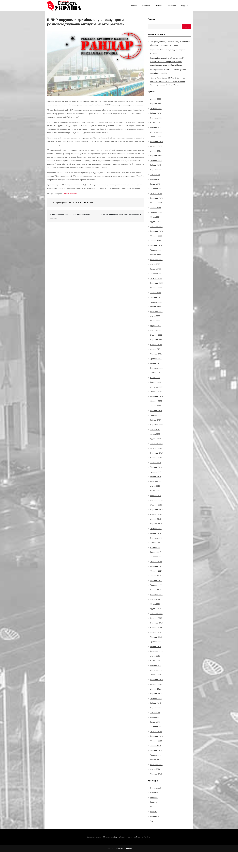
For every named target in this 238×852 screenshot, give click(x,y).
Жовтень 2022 (156, 278)
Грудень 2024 (155, 184)
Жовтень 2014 (156, 731)
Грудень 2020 (155, 382)
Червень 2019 (156, 467)
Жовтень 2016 (156, 618)
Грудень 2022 (155, 269)
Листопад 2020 (156, 387)
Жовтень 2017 (156, 561)
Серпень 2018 (156, 514)
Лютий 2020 (155, 429)
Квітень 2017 (155, 590)
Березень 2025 (156, 170)
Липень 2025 (155, 151)
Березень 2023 (156, 259)
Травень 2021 (156, 359)
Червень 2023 (156, 245)
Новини (134, 5)
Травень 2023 (156, 250)
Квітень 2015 (155, 703)
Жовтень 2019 (156, 448)
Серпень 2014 (156, 741)
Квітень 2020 (155, 420)
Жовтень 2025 (156, 137)
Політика (158, 5)
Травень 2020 (156, 415)
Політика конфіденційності (114, 837)
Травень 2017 (156, 585)
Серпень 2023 (156, 236)
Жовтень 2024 (156, 193)
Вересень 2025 (156, 141)
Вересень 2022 (156, 283)
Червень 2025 (156, 156)
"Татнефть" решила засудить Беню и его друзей (119, 214)
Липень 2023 (155, 241)
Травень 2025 (156, 160)
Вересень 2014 (156, 736)
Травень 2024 (156, 212)
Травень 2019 (156, 472)
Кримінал (146, 5)
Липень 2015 (155, 689)
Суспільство (155, 816)
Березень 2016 (156, 651)
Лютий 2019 (155, 486)
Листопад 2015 (156, 670)
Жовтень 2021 (156, 335)
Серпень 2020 (156, 401)
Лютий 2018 (155, 543)
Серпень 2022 (156, 288)
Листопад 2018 (156, 500)
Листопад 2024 (156, 189)
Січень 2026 (155, 123)
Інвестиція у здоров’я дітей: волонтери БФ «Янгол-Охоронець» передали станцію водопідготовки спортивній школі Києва (167, 61)
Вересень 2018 (156, 510)
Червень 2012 (156, 774)
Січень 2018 (155, 547)
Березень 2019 (156, 481)
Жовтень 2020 (156, 392)
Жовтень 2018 (156, 505)
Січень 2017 (155, 604)
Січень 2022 (155, 321)
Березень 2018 (156, 538)
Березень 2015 (156, 708)
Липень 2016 (155, 632)
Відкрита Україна (70, 193)
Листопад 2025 (156, 132)
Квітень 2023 (155, 255)
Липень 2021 (155, 349)
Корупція (184, 5)
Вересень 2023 (156, 231)
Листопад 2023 (156, 226)
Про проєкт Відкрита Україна (138, 837)
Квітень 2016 (155, 646)
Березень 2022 (156, 311)
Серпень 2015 (156, 684)
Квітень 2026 (155, 113)
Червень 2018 (156, 524)
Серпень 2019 (156, 458)
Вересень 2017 (156, 566)
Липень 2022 (155, 292)
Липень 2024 (155, 208)
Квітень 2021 (155, 363)
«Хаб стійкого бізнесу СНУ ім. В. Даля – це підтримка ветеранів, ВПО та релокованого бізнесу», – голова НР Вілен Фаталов (167, 81)
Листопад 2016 (156, 613)
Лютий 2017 (155, 599)
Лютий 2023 (155, 264)
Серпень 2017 (156, 571)
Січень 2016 (155, 661)
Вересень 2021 (156, 340)
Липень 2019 (155, 462)
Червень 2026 (156, 104)
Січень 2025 (155, 179)
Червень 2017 (156, 580)
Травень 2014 (156, 755)
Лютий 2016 (155, 656)
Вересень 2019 (156, 453)
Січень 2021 (155, 377)
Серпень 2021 (156, 344)
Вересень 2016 (156, 623)
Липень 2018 (155, 519)
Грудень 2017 (155, 552)
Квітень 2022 (155, 307)
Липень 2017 (155, 576)
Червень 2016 (156, 637)
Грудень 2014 (155, 722)
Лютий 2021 (155, 373)
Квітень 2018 (155, 533)
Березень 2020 (156, 425)
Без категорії (155, 788)
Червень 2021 (156, 354)
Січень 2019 (155, 491)
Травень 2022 (156, 302)
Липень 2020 (155, 406)
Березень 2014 (156, 764)
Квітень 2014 (155, 760)
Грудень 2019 (155, 439)
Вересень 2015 (156, 679)
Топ (151, 821)
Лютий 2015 (155, 713)
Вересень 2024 (156, 198)
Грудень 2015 (155, 665)
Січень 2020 (155, 434)
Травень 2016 (156, 642)
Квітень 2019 (155, 477)
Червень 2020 (156, 410)
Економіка (172, 5)
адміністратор (61, 203)
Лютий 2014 (155, 769)
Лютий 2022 (155, 316)
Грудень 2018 (155, 495)
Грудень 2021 (155, 326)
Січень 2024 (155, 217)
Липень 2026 (155, 99)
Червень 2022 (156, 297)
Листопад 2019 (156, 444)
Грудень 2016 (155, 609)
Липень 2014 (155, 746)
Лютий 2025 (155, 174)
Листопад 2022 (156, 274)
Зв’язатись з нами (94, 837)
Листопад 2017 (156, 557)
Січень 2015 (155, 717)
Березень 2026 (156, 118)
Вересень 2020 (156, 396)
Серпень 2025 (156, 146)
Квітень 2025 (155, 165)
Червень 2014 (156, 750)
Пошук (151, 19)
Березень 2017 (156, 595)
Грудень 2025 (155, 127)
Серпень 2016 (156, 628)
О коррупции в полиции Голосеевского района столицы (70, 216)
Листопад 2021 (156, 330)
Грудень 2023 (155, 222)
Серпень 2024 (156, 203)
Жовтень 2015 (156, 675)
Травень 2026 (156, 108)
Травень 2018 (156, 528)
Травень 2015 (156, 698)
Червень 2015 (156, 694)
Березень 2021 (156, 368)
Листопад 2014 (156, 727)
